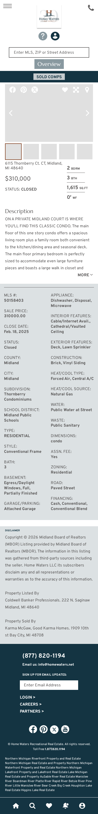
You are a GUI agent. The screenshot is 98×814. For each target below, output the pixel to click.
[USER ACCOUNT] (55, 36)
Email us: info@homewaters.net (48, 665)
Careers (31, 704)
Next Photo (87, 113)
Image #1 (13, 151)
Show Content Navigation (7, 5)
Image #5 (84, 151)
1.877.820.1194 (55, 749)
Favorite (64, 89)
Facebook (13, 89)
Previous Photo (10, 113)
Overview (49, 64)
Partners (32, 711)
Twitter (35, 89)
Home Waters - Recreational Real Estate (49, 17)
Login (27, 697)
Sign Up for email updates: (44, 675)
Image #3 (49, 151)
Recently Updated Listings (65, 805)
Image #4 (67, 151)
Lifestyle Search (32, 805)
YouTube (65, 729)
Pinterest (24, 89)
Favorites (49, 805)
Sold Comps (49, 77)
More (83, 275)
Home (15, 805)
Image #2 (31, 151)
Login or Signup (82, 805)
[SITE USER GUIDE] (43, 36)
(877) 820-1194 (91, 8)
